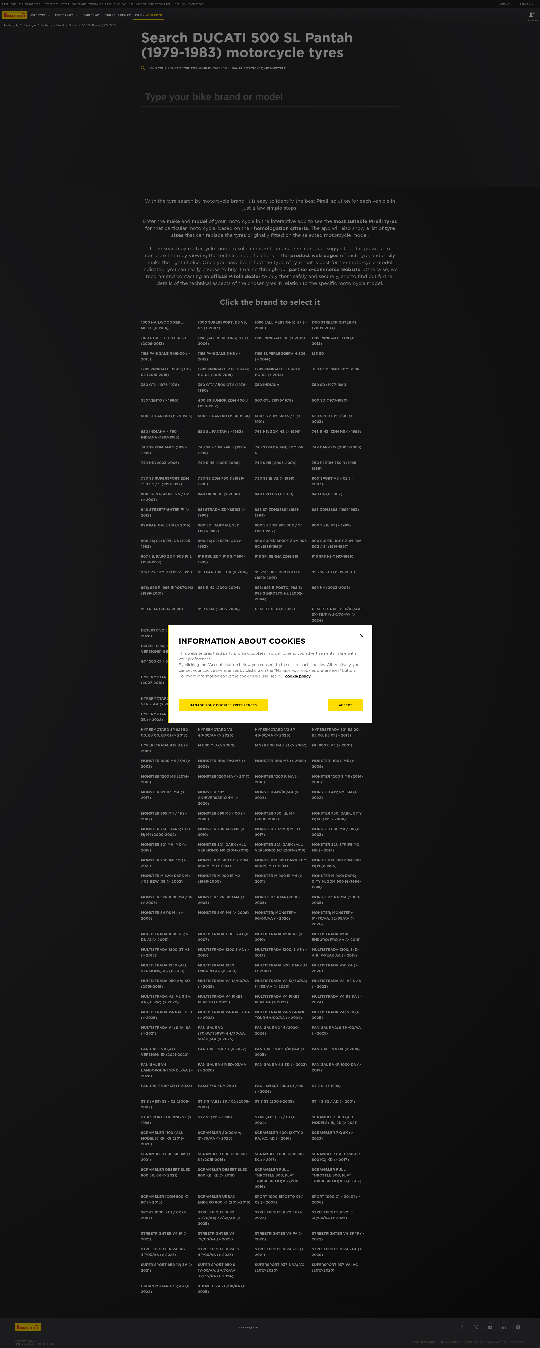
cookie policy (298, 676)
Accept (345, 705)
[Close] (362, 635)
